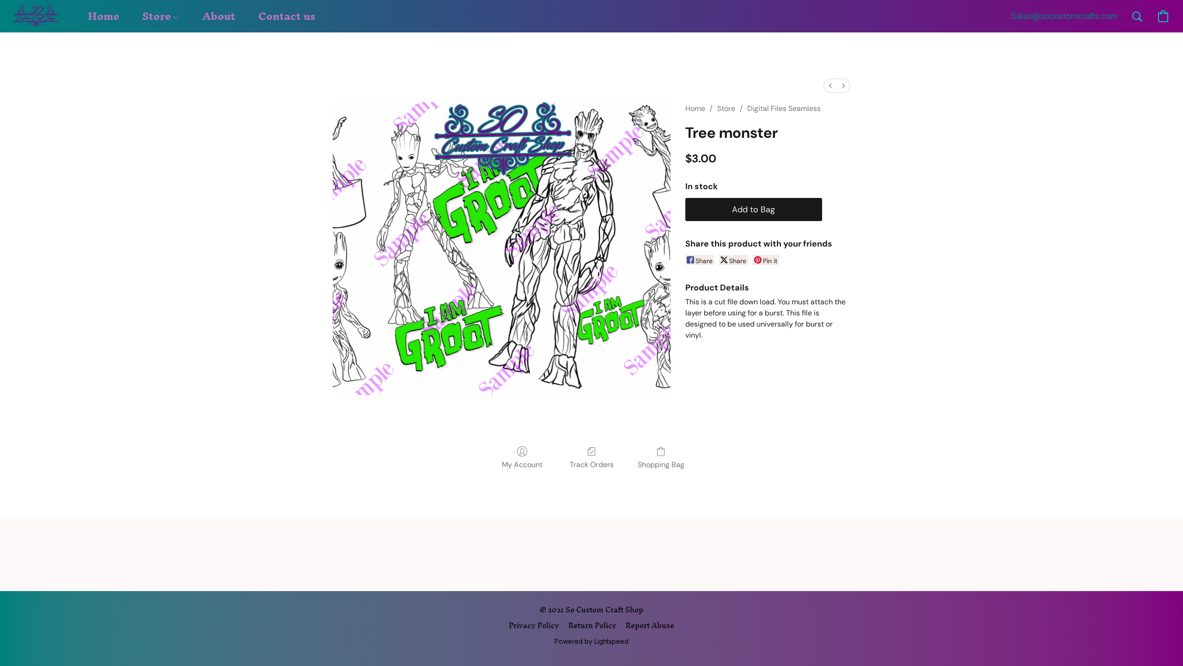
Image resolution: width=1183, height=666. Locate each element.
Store (726, 108)
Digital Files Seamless (784, 108)
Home (695, 108)
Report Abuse (650, 625)
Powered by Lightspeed (591, 641)
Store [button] (158, 16)
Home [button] (103, 16)
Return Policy (592, 625)
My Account (522, 464)
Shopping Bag (661, 464)
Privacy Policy (534, 625)
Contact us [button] (286, 16)
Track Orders (592, 464)
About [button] (218, 16)
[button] (36, 16)
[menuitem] (830, 85)
